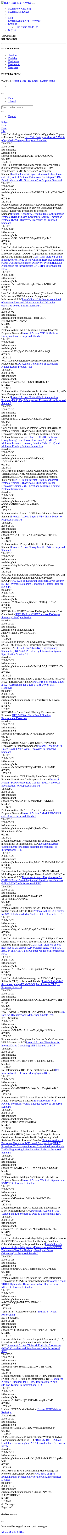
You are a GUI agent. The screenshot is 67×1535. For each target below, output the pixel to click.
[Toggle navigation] (33, 3)
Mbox (4, 1532)
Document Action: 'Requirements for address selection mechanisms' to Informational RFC (30, 846)
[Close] (2, 1521)
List (3, 131)
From (4, 125)
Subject (5, 122)
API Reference (32, 20)
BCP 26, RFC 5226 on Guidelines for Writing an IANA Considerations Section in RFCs (33, 1443)
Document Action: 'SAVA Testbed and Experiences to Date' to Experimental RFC (31, 1212)
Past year (13, 67)
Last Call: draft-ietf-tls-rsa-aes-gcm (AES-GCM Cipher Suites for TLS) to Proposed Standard (32, 984)
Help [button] (11, 17)
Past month (14, 64)
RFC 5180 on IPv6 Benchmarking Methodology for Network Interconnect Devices (31, 1476)
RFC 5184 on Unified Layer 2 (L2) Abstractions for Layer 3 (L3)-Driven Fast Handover (32, 684)
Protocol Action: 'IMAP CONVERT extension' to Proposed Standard (31, 815)
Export (12, 116)
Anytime (13, 55)
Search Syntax (16, 20)
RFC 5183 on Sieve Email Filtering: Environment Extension (26, 717)
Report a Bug (19, 80)
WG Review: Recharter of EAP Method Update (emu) (33, 1013)
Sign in (12, 30)
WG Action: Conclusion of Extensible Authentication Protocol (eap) (29, 365)
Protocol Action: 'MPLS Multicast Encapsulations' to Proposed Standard (30, 335)
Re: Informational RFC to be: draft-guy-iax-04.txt (30, 1071)
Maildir (12, 1532)
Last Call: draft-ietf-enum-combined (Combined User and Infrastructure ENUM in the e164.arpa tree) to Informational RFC (31, 302)
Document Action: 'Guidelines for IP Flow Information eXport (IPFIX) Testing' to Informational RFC (32, 1381)
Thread (12, 101)
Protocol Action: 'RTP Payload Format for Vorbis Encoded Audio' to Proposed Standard (31, 1103)
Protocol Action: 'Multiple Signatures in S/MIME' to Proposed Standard (33, 1182)
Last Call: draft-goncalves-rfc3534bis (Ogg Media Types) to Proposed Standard (33, 139)
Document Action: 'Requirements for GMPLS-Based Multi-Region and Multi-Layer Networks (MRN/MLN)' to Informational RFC (32, 880)
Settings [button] (12, 23)
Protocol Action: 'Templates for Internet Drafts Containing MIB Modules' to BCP (30, 1044)
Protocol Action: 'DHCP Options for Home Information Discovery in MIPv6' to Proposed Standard (33, 1284)
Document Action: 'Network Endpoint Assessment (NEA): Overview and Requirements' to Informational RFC (31, 1348)
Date (10, 98)
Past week (13, 61)
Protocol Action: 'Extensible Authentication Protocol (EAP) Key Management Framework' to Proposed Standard (33, 400)
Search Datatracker (18, 11)
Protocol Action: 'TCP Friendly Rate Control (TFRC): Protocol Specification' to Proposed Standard (30, 782)
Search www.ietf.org (19, 8)
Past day (12, 58)
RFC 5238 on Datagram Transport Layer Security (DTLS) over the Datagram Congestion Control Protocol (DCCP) (32, 583)
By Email (33, 80)
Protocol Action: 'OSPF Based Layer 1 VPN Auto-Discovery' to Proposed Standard (32, 748)
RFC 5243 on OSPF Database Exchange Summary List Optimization (30, 616)
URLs (20, 1532)
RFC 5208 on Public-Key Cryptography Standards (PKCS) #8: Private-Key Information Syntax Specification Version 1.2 (31, 651)
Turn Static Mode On (26, 26)
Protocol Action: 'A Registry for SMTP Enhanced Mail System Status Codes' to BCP (32, 912)
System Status (47, 80)
